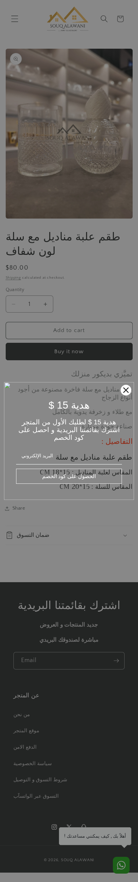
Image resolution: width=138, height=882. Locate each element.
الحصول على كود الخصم (69, 476)
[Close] (126, 390)
